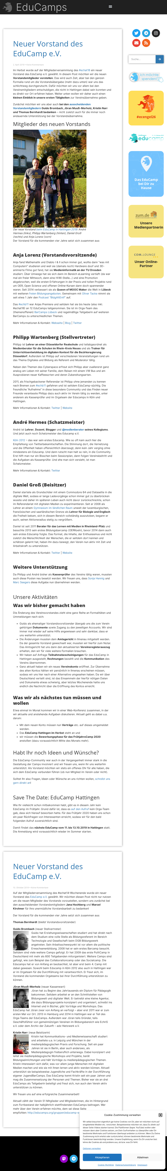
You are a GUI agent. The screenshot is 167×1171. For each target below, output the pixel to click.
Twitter (77, 322)
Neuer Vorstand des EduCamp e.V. (48, 49)
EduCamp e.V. (38, 896)
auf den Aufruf (79, 809)
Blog (68, 322)
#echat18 (84, 70)
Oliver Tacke (89, 293)
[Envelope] (136, 43)
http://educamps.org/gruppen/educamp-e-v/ (55, 1112)
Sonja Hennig (96, 578)
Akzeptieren (102, 1157)
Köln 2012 (19, 440)
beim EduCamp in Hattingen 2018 (56, 229)
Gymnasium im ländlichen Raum (53, 507)
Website (67, 407)
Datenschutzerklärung (125, 1165)
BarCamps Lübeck (45, 312)
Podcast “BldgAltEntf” (52, 297)
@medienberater (73, 429)
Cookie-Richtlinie (106, 1165)
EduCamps (41, 7)
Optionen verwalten (92, 1148)
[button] (160, 1115)
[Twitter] (136, 33)
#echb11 (24, 304)
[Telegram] (146, 33)
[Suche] (160, 59)
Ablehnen (142, 1157)
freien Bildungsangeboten (45, 293)
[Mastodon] (64, 1159)
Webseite (57, 322)
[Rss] (146, 43)
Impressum (142, 1165)
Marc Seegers (21, 582)
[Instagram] (156, 33)
